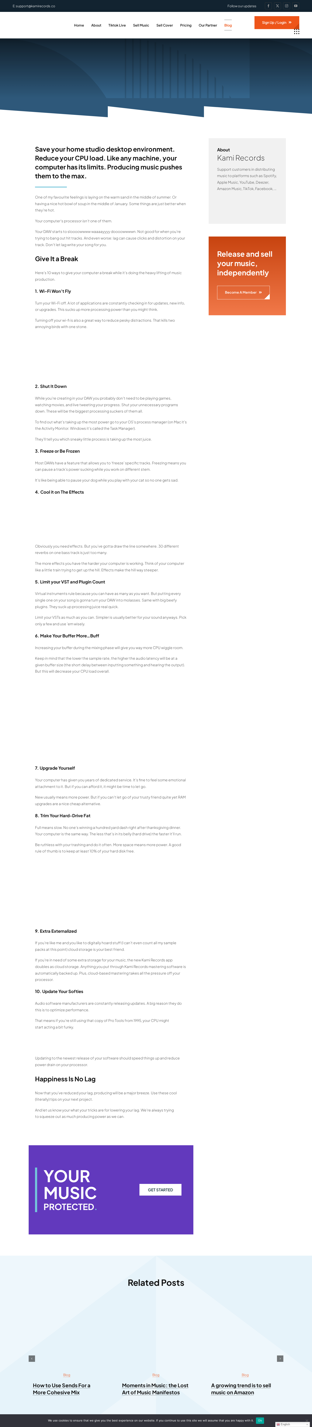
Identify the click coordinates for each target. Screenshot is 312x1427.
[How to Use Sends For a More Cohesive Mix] (67, 1304)
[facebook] (268, 5)
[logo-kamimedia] (37, 21)
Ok (260, 1420)
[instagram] (286, 5)
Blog (66, 1375)
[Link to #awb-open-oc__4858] (296, 31)
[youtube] (295, 5)
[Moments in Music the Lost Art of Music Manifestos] (156, 1304)
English (285, 1424)
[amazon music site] (245, 1304)
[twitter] (277, 5)
